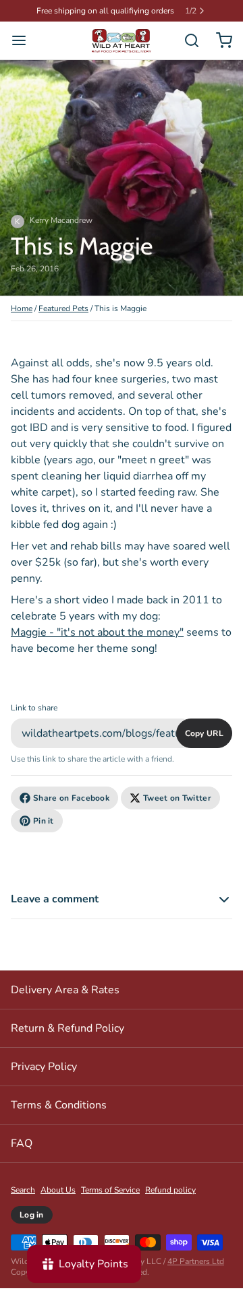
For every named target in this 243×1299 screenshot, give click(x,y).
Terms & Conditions (59, 1105)
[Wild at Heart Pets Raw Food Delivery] (121, 41)
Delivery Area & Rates (65, 989)
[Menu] (24, 40)
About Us (58, 1190)
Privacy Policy (44, 1066)
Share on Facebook (71, 798)
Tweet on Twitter (177, 798)
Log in (32, 1214)
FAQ (21, 1143)
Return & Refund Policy (67, 1028)
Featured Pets (63, 308)
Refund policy (170, 1190)
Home (21, 308)
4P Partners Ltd (195, 1261)
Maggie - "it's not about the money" (97, 632)
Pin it (43, 820)
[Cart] (218, 40)
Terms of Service (110, 1190)
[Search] (186, 40)
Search (23, 1190)
